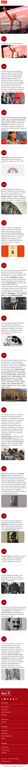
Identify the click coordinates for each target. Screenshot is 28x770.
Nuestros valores (6, 712)
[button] (26, 2)
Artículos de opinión (7, 736)
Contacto (3, 752)
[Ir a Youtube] (13, 699)
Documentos (4, 747)
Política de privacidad (13, 758)
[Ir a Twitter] (2, 699)
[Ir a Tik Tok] (10, 699)
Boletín (3, 738)
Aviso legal (4, 758)
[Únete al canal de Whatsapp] (16, 699)
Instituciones (4, 719)
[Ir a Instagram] (7, 699)
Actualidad (4, 730)
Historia (3, 722)
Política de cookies (6, 761)
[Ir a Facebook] (4, 699)
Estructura (4, 715)
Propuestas (4, 709)
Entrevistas (4, 733)
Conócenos (4, 8)
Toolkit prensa (5, 750)
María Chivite (5, 706)
